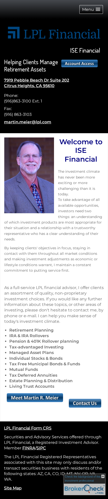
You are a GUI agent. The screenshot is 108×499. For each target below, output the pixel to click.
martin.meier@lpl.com (27, 122)
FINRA (28, 448)
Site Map (13, 488)
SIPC (41, 448)
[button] (91, 9)
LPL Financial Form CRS (27, 428)
